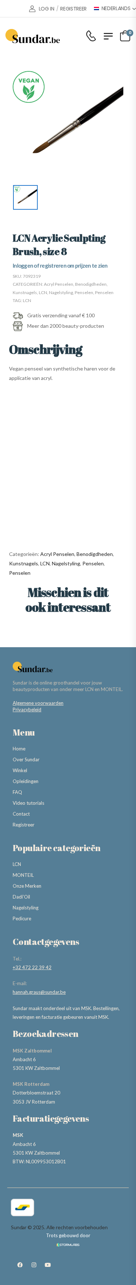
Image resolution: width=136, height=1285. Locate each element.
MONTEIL (23, 875)
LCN (43, 292)
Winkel (20, 770)
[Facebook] (20, 1265)
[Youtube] (47, 1265)
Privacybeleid (27, 709)
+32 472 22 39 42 (32, 967)
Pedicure (22, 918)
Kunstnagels (25, 292)
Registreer (23, 825)
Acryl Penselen (58, 284)
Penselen (84, 292)
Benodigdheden (91, 284)
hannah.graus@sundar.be (39, 992)
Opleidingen (25, 781)
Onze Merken (27, 886)
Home (19, 749)
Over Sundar (26, 759)
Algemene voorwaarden (38, 703)
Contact (21, 814)
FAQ (17, 792)
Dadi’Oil (21, 897)
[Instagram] (33, 1265)
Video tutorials (28, 803)
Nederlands (116, 8)
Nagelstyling (61, 292)
